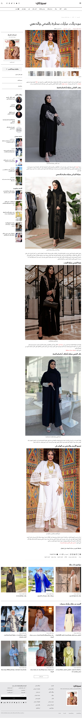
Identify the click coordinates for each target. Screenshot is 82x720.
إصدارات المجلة (12, 35)
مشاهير (65, 9)
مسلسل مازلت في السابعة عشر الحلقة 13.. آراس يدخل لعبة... (9, 192)
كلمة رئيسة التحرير (13, 69)
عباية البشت (60, 345)
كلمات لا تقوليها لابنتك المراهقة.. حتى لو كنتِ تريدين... (10, 224)
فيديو (16, 9)
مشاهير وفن (23, 690)
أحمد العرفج (13, 123)
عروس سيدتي (51, 701)
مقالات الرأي (18, 95)
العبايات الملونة (47, 557)
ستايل (53, 695)
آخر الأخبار (38, 708)
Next (28, 49)
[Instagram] (9, 3)
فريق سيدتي (37, 698)
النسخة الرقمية (12, 62)
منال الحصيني (12, 129)
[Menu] (80, 3)
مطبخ (23, 9)
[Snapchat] (16, 3)
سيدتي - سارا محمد (67, 29)
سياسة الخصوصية (71, 713)
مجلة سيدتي (37, 685)
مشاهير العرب (12, 168)
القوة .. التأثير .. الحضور (18, 74)
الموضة (76, 167)
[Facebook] (7, 3)
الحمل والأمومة (9, 692)
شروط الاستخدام (78, 713)
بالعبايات (79, 84)
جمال (56, 9)
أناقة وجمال (23, 692)
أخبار (14, 158)
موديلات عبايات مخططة (71, 350)
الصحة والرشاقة (9, 688)
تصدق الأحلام (20, 80)
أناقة (60, 9)
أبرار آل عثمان (12, 106)
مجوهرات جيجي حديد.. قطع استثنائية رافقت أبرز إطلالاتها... (9, 234)
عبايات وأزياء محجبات (77, 29)
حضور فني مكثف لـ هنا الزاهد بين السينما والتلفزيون (9, 170)
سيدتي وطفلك (42, 9)
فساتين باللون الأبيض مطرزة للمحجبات (68, 543)
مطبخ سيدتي (51, 689)
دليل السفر (51, 708)
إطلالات (65, 557)
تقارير (53, 698)
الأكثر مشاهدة (17, 188)
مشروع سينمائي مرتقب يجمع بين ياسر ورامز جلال (8, 180)
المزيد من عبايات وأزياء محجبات (70, 604)
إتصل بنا (60, 713)
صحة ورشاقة (49, 9)
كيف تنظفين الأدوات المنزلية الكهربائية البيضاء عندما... (9, 213)
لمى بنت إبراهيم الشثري (11, 99)
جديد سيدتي (18, 136)
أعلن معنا (65, 713)
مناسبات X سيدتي (36, 689)
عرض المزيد (41, 676)
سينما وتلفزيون (12, 139)
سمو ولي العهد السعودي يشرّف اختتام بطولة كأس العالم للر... (9, 151)
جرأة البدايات (20, 86)
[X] (14, 3)
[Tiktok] (12, 3)
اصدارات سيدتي (50, 705)
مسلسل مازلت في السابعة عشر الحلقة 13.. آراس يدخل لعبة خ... (8, 141)
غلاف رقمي (38, 705)
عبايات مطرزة (64, 84)
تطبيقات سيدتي (37, 701)
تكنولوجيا (13, 149)
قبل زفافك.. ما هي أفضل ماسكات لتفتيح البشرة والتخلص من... (8, 203)
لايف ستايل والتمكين (22, 688)
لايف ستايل (34, 9)
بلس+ (29, 9)
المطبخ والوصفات (9, 690)
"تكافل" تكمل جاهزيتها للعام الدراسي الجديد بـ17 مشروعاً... (9, 160)
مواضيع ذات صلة (75, 564)
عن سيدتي (38, 692)
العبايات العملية (60, 557)
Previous (78, 49)
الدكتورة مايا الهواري (11, 114)
